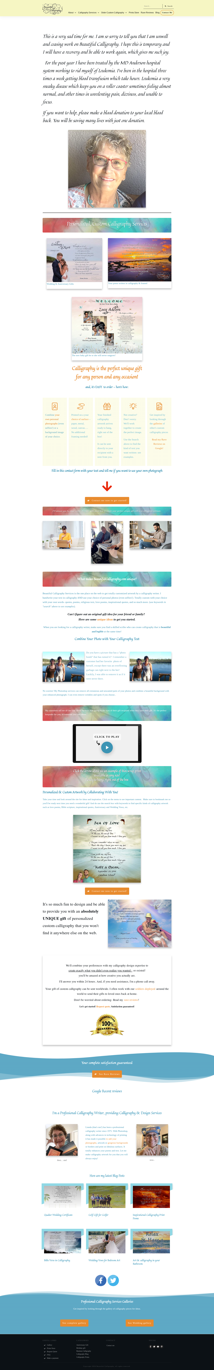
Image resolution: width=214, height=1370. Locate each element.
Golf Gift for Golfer (107, 1204)
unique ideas (105, 619)
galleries (157, 423)
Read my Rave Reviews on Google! (159, 444)
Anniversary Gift (82, 1345)
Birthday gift (80, 1348)
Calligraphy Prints (82, 1357)
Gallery (49, 1345)
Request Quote (52, 1352)
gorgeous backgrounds (118, 1143)
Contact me (110, 1345)
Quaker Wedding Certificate (63, 1204)
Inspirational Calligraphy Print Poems (151, 1204)
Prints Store (51, 1348)
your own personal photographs (52, 419)
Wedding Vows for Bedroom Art (107, 1250)
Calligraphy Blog (82, 1354)
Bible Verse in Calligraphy (63, 1250)
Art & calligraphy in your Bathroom (151, 1250)
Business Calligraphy (83, 1351)
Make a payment (52, 1358)
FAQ (48, 1355)
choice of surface (80, 419)
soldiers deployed (145, 989)
